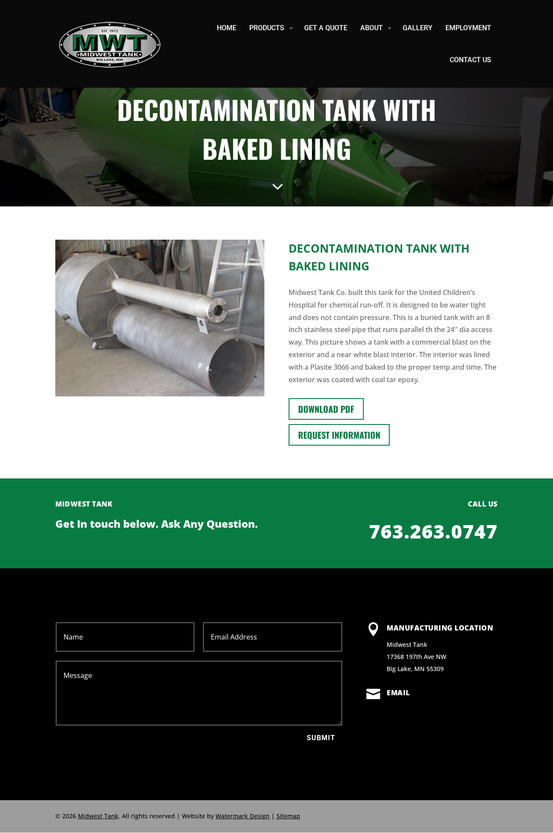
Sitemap (288, 816)
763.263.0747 (433, 531)
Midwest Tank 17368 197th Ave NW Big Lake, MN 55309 (416, 656)
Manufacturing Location (440, 628)
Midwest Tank (98, 816)
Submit (321, 738)
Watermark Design (243, 816)
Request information (339, 434)
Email (398, 692)
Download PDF (326, 408)
